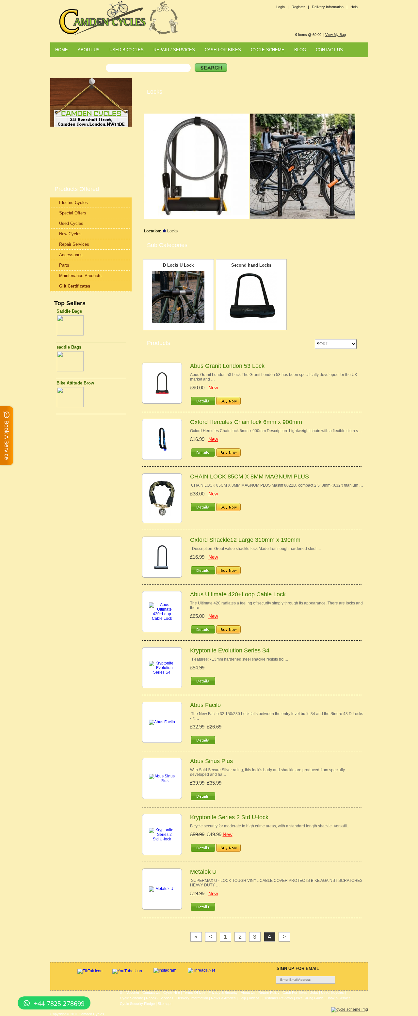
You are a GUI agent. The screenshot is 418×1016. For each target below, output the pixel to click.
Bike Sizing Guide (310, 998)
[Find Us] (91, 125)
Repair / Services (159, 998)
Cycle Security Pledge (137, 1004)
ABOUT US (89, 49)
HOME (61, 49)
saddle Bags (68, 347)
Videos (254, 998)
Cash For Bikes (294, 992)
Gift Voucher (129, 992)
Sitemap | (165, 1004)
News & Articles (223, 998)
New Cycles (70, 233)
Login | (282, 7)
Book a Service (339, 998)
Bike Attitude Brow (75, 383)
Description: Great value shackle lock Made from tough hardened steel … (255, 548)
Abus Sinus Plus (211, 761)
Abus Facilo (205, 705)
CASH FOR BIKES (223, 49)
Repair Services (74, 244)
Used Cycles (71, 223)
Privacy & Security (223, 992)
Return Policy (269, 992)
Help (354, 7)
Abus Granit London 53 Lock (227, 366)
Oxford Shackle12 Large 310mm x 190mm (245, 540)
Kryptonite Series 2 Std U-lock (229, 817)
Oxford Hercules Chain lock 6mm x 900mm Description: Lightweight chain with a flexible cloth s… (276, 431)
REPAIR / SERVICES (174, 49)
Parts (64, 265)
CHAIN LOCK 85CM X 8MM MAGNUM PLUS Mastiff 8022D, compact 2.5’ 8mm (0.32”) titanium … (276, 485)
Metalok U (203, 871)
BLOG (300, 49)
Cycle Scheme (131, 998)
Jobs (314, 992)
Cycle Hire (171, 992)
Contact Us (151, 992)
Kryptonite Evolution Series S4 (229, 650)
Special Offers (72, 213)
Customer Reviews (278, 998)
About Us (248, 992)
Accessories (71, 254)
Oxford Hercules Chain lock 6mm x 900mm (246, 422)
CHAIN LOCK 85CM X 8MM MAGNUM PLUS (249, 476)
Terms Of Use (194, 992)
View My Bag (335, 35)
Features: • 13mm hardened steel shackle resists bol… (239, 659)
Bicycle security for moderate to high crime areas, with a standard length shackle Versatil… (270, 826)
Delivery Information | (329, 7)
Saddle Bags (69, 311)
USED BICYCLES (126, 49)
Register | (300, 7)
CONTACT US (329, 49)
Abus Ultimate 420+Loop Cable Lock (238, 594)
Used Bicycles (332, 992)
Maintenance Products (80, 275)
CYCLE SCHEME (267, 49)
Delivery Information (192, 998)
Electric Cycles (73, 202)
